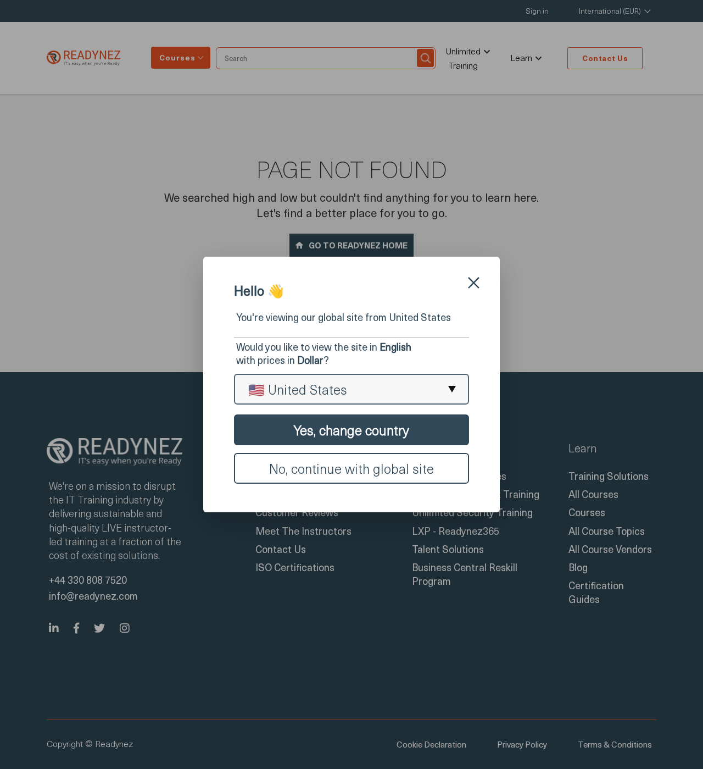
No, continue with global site (351, 468)
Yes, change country (351, 430)
